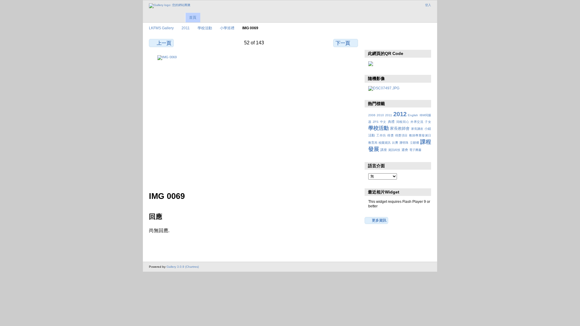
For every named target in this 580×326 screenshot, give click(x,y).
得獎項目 (401, 135)
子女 (428, 121)
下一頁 (343, 43)
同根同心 (402, 121)
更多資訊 (379, 220)
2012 (400, 114)
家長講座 (417, 128)
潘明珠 (403, 142)
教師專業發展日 (420, 135)
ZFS (376, 121)
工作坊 (381, 135)
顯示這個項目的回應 (384, 42)
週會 (404, 150)
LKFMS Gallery (161, 28)
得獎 (390, 135)
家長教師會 (400, 128)
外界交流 (417, 121)
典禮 (391, 121)
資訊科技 (394, 150)
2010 (380, 115)
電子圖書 (415, 150)
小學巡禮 (227, 28)
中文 (383, 121)
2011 (186, 28)
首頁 (192, 17)
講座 (383, 150)
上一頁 (164, 43)
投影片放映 (397, 42)
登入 (428, 5)
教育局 (372, 142)
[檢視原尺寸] (254, 119)
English (413, 115)
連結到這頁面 (410, 42)
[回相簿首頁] (169, 5)
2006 (371, 115)
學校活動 (205, 28)
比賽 (395, 142)
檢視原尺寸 (371, 42)
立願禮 (414, 142)
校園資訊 (385, 142)
